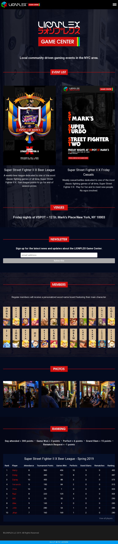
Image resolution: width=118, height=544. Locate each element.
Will (14, 498)
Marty (14, 470)
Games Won (61, 466)
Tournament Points (45, 466)
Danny (15, 479)
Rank (7, 466)
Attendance (29, 466)
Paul (14, 494)
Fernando (16, 484)
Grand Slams (85, 466)
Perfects (73, 466)
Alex (14, 503)
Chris (14, 489)
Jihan (14, 512)
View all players (105, 518)
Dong (14, 475)
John (14, 508)
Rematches (99, 466)
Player (15, 466)
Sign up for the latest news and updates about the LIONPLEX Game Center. (59, 248)
